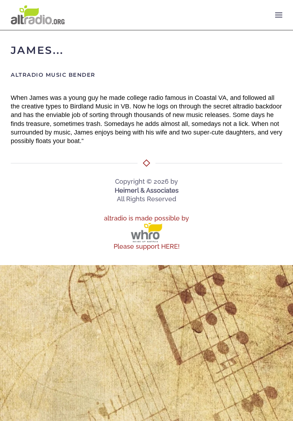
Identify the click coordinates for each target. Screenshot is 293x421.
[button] (278, 15)
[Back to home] (38, 15)
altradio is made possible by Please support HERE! (146, 232)
